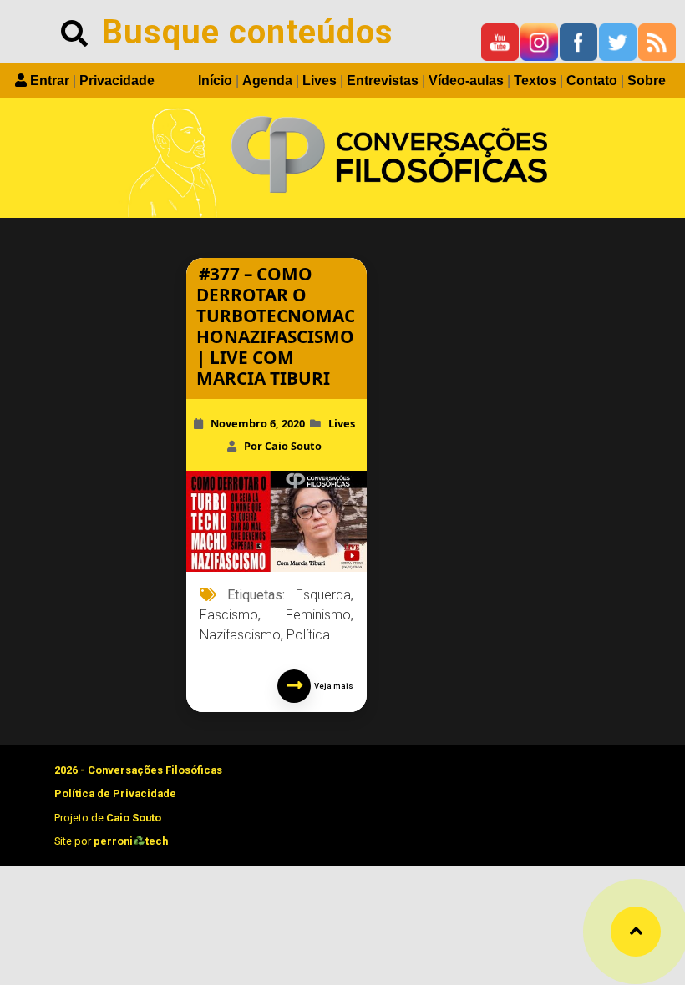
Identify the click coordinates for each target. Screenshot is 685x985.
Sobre (646, 80)
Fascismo (229, 615)
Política (308, 635)
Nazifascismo (240, 635)
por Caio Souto (283, 445)
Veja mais (332, 685)
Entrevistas (383, 80)
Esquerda (323, 595)
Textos (535, 80)
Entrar (50, 80)
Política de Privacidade (115, 793)
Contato (591, 80)
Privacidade (117, 80)
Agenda (267, 80)
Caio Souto (133, 817)
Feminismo (318, 615)
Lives (319, 80)
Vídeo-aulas (466, 80)
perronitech (131, 841)
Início (215, 80)
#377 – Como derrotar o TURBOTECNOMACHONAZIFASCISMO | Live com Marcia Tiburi (275, 326)
